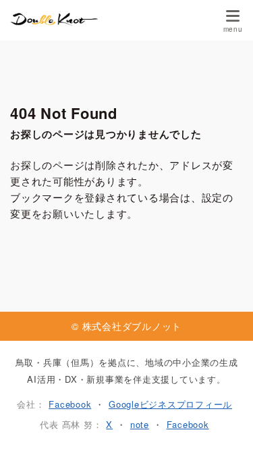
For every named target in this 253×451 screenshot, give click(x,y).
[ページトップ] (226, 423)
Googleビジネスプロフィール (170, 404)
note (139, 424)
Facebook (70, 404)
